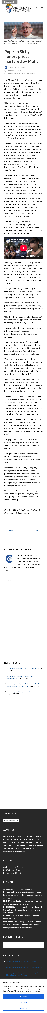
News (16, 74)
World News (30, 74)
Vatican (22, 74)
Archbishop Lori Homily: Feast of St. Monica (22, 668)
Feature (11, 74)
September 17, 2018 (14, 71)
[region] (23, 996)
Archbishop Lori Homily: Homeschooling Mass (22, 692)
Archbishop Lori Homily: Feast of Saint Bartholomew (24, 967)
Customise (23, 1002)
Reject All (23, 1008)
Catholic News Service (17, 67)
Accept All (23, 996)
